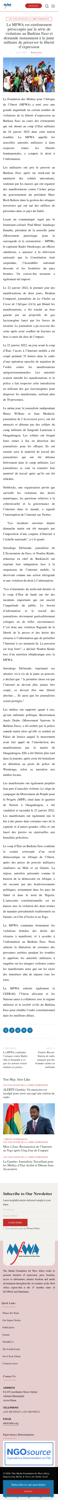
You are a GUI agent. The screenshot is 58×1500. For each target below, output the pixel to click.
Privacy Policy (33, 1228)
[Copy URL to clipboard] (52, 1497)
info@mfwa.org (11, 1423)
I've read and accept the (22, 1228)
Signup (28, 1491)
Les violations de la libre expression (29, 19)
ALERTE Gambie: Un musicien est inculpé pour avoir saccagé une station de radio (29, 1093)
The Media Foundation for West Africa (30, 1473)
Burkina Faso (36, 52)
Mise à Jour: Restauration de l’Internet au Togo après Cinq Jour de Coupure (27, 1148)
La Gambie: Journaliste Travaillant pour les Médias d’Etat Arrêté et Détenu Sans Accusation (28, 1165)
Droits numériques (16, 1139)
